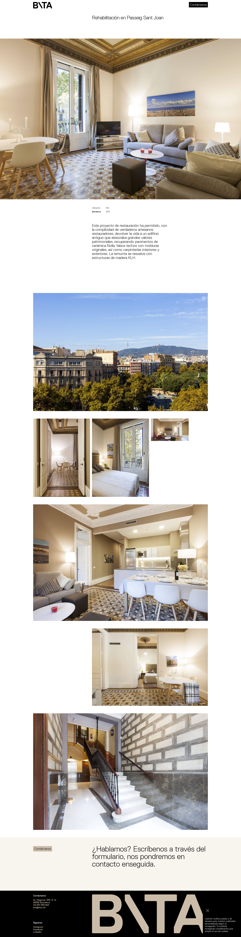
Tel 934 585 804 (41, 905)
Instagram (38, 927)
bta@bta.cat (39, 907)
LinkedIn (37, 932)
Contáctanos (198, 5)
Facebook (38, 929)
